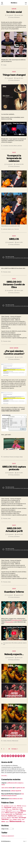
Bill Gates (24, 805)
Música (15, 145)
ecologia (3, 809)
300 (2, 805)
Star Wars (15, 817)
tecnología (16, 456)
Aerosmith (11, 805)
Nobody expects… (14, 654)
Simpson (9, 817)
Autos (15, 805)
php (14, 814)
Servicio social (14, 12)
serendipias (20, 815)
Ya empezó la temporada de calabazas (14, 158)
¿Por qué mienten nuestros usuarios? (14, 352)
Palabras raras (13, 812)
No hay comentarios (15, 17)
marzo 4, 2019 (19, 290)
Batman (19, 805)
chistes (4, 740)
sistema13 (11, 15)
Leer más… (4, 775)
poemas (24, 814)
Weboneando (15, 740)
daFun (11, 347)
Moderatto (14, 811)
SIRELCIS (14, 239)
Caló (2, 807)
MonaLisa (18, 811)
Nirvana (2, 812)
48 (9, 749)
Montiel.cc (14, 2)
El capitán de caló (20, 787)
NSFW (7, 812)
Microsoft (9, 811)
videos (9, 272)
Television (16, 229)
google (10, 809)
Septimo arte (11, 229)
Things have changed (14, 74)
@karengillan (9, 622)
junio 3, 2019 (20, 242)
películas (20, 145)
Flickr (7, 809)
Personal (5, 272)
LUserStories (6, 456)
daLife (14, 71)
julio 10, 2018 (20, 534)
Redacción (4, 816)
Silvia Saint (3, 817)
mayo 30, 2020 (19, 78)
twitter (19, 819)
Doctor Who (11, 643)
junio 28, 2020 (19, 15)
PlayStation (18, 814)
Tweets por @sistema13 (7, 835)
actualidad (5, 145)
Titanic (10, 819)
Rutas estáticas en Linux (15, 798)
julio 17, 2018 (19, 357)
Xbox (23, 821)
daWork (14, 8)
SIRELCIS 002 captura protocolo (14, 468)
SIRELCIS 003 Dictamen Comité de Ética (14, 284)
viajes (23, 819)
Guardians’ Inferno (14, 591)
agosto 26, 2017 (19, 595)
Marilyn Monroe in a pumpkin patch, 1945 (10, 225)
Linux (21, 809)
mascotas (3, 811)
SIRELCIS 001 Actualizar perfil (14, 529)
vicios (3, 821)
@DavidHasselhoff (16, 620)
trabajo (4, 65)
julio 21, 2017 (19, 657)
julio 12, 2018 (19, 472)
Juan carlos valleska (7, 787)
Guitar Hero (15, 809)
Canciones (11, 145)
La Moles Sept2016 (15, 790)
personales (9, 814)
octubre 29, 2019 (19, 164)
